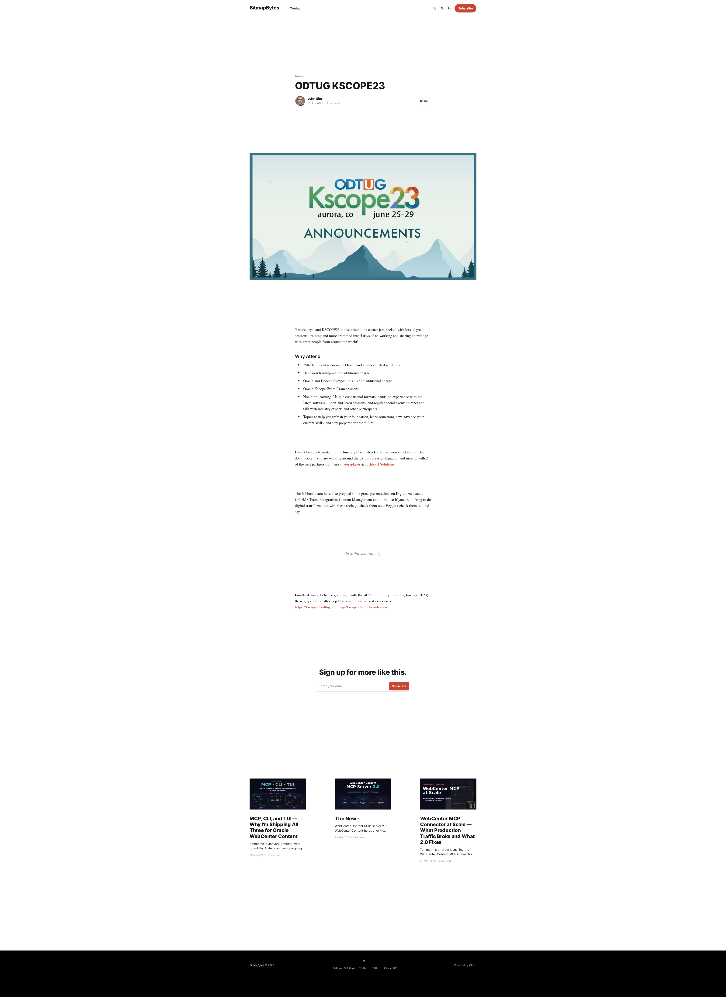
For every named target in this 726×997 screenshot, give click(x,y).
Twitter (363, 968)
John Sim (314, 99)
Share (424, 100)
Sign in (446, 8)
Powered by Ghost (465, 965)
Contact (296, 8)
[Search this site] (434, 8)
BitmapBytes (264, 8)
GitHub (376, 968)
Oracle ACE (390, 968)
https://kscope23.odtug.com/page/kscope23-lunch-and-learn (341, 607)
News (299, 76)
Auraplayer (352, 464)
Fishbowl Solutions (380, 464)
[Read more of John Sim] (300, 101)
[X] (364, 961)
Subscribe (465, 8)
